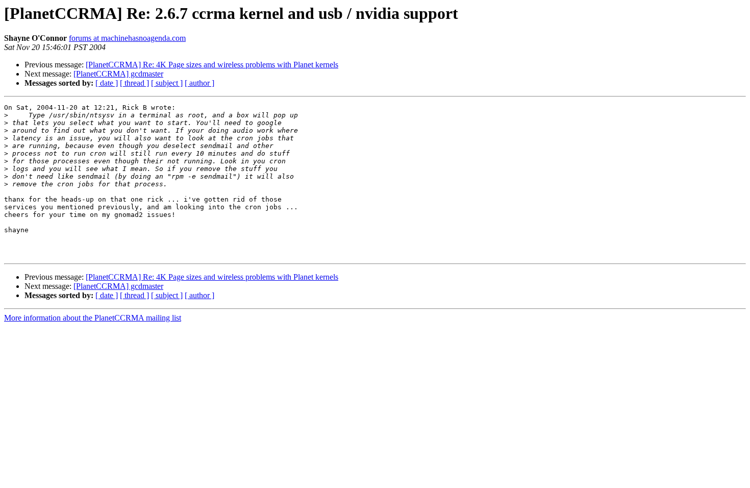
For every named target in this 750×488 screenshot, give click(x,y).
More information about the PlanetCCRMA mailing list (92, 317)
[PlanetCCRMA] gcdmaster (118, 73)
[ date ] (106, 83)
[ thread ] (134, 83)
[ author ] (199, 83)
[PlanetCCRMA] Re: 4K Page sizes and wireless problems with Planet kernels (212, 64)
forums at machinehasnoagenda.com (127, 38)
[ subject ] (167, 83)
